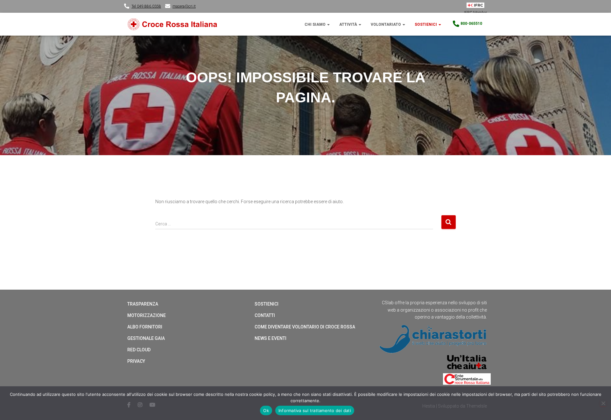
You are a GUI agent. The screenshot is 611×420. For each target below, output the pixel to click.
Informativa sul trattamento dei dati (314, 410)
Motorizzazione (146, 315)
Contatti (265, 315)
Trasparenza (142, 303)
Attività (348, 24)
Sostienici (426, 24)
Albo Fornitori (144, 326)
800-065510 (471, 23)
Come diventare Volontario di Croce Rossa (305, 326)
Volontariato (386, 24)
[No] (603, 403)
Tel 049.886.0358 (146, 6)
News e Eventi (270, 338)
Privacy (136, 361)
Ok (266, 410)
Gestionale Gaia (146, 338)
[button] (328, 24)
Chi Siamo (316, 24)
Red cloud (139, 349)
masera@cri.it (184, 6)
